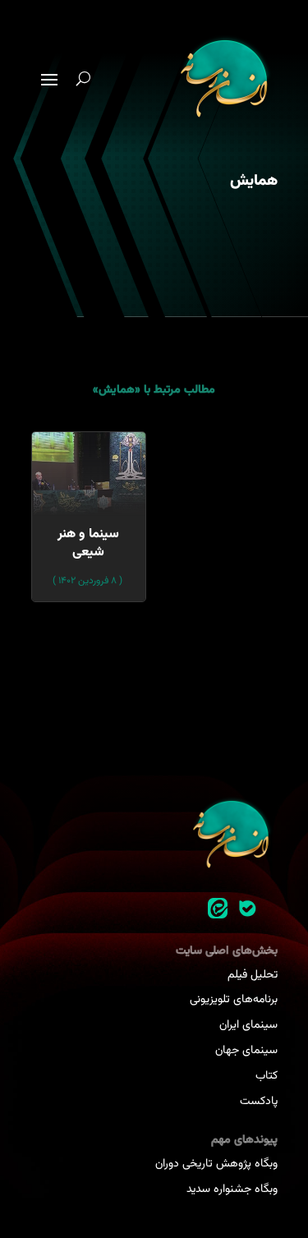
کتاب (266, 1076)
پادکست (259, 1102)
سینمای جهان (246, 1051)
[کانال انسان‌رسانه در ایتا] (217, 909)
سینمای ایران (248, 1025)
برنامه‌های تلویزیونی (234, 1000)
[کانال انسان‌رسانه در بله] (247, 909)
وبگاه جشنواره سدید (232, 1189)
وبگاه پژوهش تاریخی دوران (216, 1164)
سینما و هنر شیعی (88, 543)
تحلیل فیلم (253, 975)
